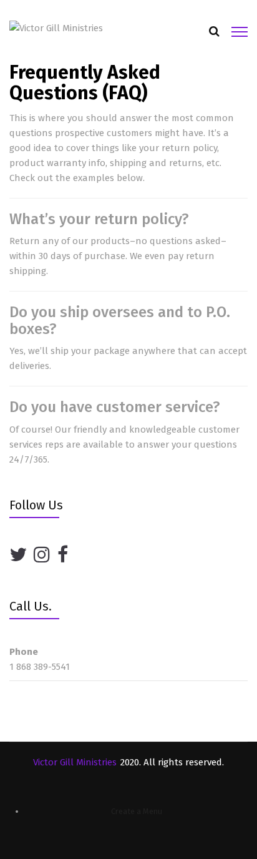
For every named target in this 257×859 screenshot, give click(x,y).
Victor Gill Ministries (75, 762)
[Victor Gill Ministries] (56, 27)
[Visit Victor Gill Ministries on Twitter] (18, 555)
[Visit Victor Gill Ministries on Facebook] (62, 555)
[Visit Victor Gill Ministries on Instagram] (42, 555)
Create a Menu (136, 811)
